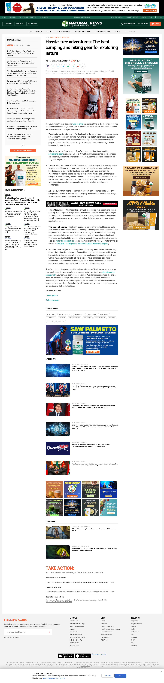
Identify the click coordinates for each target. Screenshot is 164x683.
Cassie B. (84, 403)
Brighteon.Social (136, 623)
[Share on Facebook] (53, 66)
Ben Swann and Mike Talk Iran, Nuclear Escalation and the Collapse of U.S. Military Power (13, 213)
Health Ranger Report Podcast (111, 629)
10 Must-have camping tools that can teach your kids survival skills (94, 530)
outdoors (59, 73)
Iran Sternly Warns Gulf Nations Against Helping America (22, 102)
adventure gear (64, 71)
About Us (143, 17)
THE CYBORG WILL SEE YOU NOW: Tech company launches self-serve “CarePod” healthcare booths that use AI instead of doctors (95, 426)
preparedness (69, 73)
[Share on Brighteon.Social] (48, 66)
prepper (78, 73)
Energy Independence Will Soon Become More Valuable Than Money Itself (13, 229)
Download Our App (131, 17)
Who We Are (74, 621)
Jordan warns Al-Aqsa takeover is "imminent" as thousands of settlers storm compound (20, 63)
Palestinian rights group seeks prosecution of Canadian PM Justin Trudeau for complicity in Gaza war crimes (93, 406)
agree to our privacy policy (54, 678)
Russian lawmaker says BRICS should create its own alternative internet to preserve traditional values (95, 465)
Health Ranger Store (107, 626)
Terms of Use (74, 645)
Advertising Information (77, 637)
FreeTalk (134, 637)
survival (92, 73)
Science (118, 31)
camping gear (76, 71)
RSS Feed (104, 640)
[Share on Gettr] (78, 66)
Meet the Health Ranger (77, 623)
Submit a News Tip (76, 640)
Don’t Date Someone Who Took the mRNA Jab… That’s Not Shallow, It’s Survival (20, 53)
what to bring (77, 124)
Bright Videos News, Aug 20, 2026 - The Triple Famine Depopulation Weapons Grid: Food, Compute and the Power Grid (13, 245)
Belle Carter (84, 364)
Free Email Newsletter (77, 626)
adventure (54, 71)
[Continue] (49, 632)
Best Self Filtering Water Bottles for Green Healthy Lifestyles (82, 243)
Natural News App (107, 632)
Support (72, 629)
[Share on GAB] (68, 66)
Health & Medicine (64, 31)
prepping (85, 73)
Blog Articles (105, 637)
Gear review (94, 71)
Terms (59, 662)
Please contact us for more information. (59, 602)
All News (104, 623)
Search (159, 17)
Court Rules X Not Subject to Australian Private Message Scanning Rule (22, 128)
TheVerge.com (52, 295)
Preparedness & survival (60, 37)
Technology (130, 31)
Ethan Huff (84, 383)
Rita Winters (63, 61)
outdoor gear (50, 73)
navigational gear (56, 154)
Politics (39, 31)
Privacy (54, 662)
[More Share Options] (83, 66)
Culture (49, 31)
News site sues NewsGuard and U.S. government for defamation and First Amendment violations (90, 445)
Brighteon (12, 17)
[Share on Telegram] (63, 66)
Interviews (33, 17)
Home (4, 17)
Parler (133, 629)
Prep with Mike (23, 17)
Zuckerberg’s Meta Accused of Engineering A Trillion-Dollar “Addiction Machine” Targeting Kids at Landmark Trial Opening (21, 92)
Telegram (134, 626)
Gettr (132, 635)
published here (85, 666)
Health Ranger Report (14, 190)
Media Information (76, 635)
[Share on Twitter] (58, 66)
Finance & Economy (83, 31)
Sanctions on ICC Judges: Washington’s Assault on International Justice (22, 82)
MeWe (133, 640)
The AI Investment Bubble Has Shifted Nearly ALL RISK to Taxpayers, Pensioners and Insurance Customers (32, 230)
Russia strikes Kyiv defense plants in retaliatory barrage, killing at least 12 (21, 120)
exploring (85, 71)
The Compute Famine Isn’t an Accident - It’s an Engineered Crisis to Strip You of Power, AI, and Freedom (22, 73)
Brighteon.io (135, 621)
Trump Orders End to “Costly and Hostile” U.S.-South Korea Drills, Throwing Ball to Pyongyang (19, 136)
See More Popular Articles (23, 150)
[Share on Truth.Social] (73, 66)
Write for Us (73, 632)
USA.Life (134, 645)
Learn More (107, 676)
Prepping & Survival (103, 31)
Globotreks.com (52, 300)
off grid (111, 71)
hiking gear (103, 71)
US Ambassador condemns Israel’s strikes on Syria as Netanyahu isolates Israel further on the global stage (21, 111)
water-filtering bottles (65, 241)
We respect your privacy (11, 637)
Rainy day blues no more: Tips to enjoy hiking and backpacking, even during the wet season (94, 549)
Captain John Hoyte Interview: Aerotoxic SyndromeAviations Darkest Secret (30, 243)
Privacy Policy (74, 643)
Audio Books (44, 17)
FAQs (150, 17)
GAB (132, 643)
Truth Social (135, 632)
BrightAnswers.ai (117, 17)
